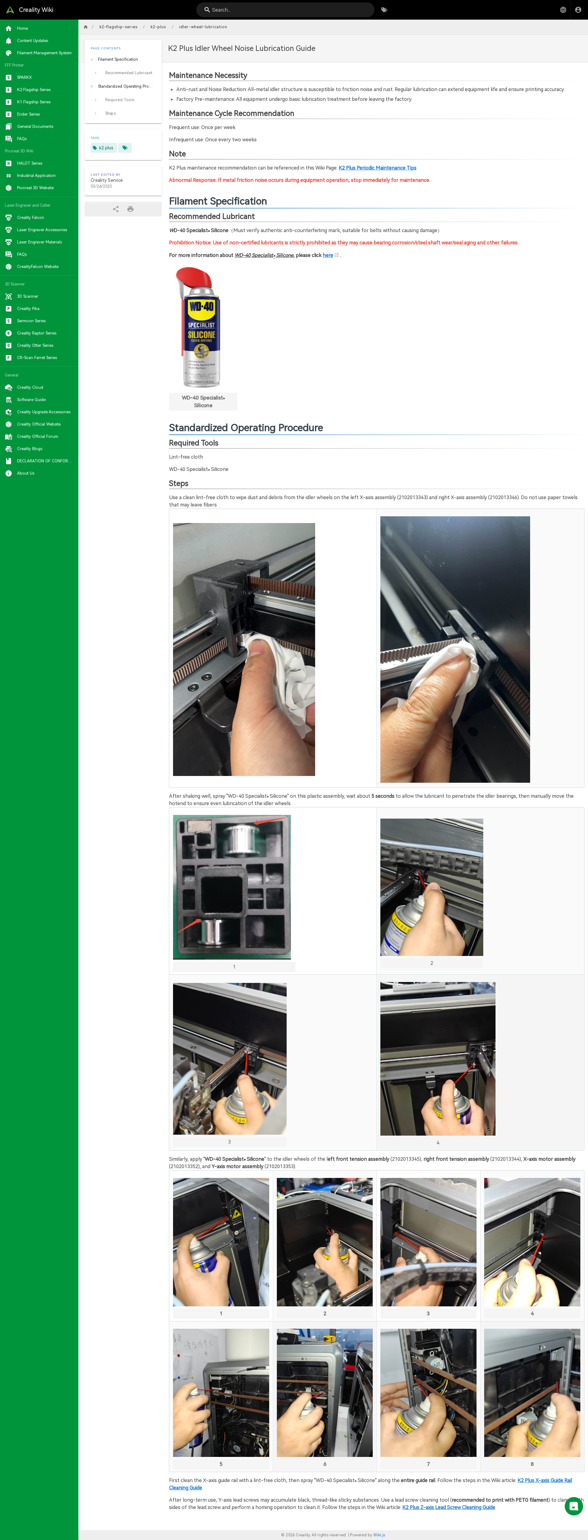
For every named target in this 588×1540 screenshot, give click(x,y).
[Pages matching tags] (125, 148)
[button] (563, 10)
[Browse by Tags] (384, 9)
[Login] (578, 9)
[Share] (115, 209)
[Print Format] (130, 209)
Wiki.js (379, 1535)
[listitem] (123, 59)
